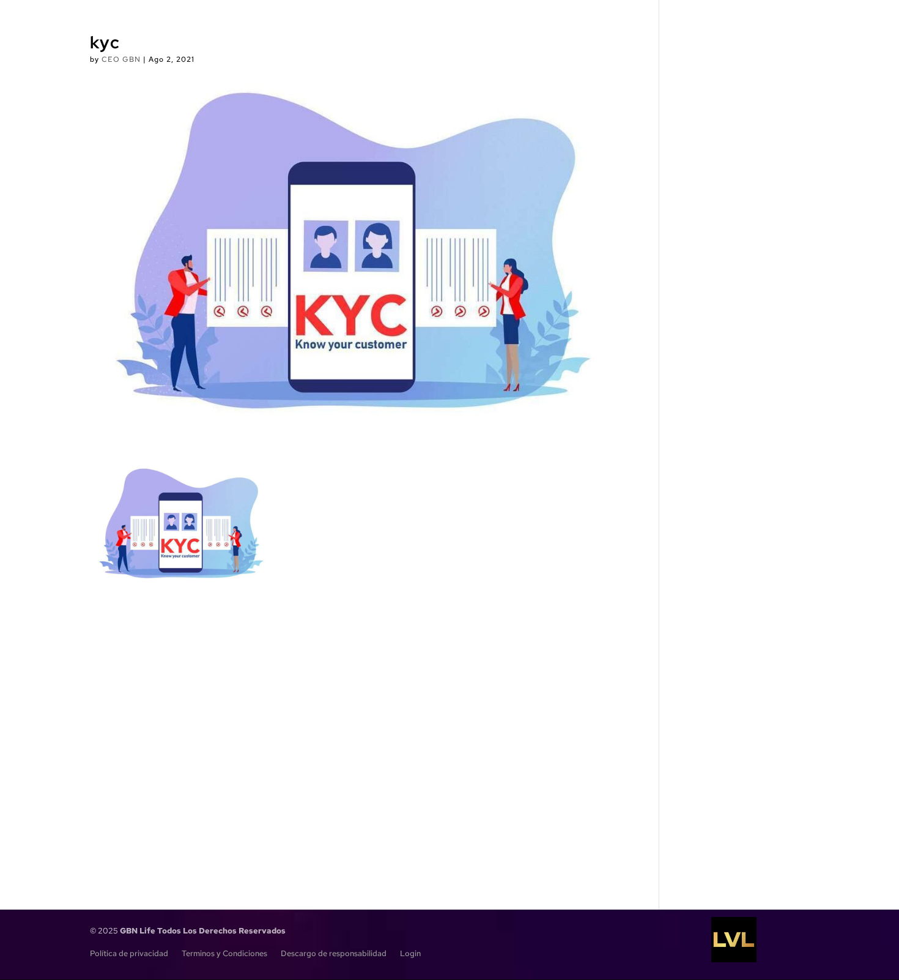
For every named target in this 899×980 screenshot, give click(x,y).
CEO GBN (121, 59)
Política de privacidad (129, 954)
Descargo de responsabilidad (334, 954)
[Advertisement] (355, 726)
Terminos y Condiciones (224, 954)
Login (410, 954)
